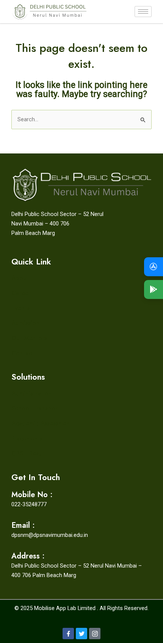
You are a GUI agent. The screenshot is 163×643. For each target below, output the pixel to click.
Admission (25, 322)
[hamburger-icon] (143, 11)
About (20, 277)
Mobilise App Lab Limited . (66, 608)
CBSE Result (28, 453)
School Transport (35, 408)
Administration (31, 393)
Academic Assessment (41, 423)
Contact (22, 353)
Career (21, 292)
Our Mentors (29, 338)
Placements (26, 438)
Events (20, 308)
